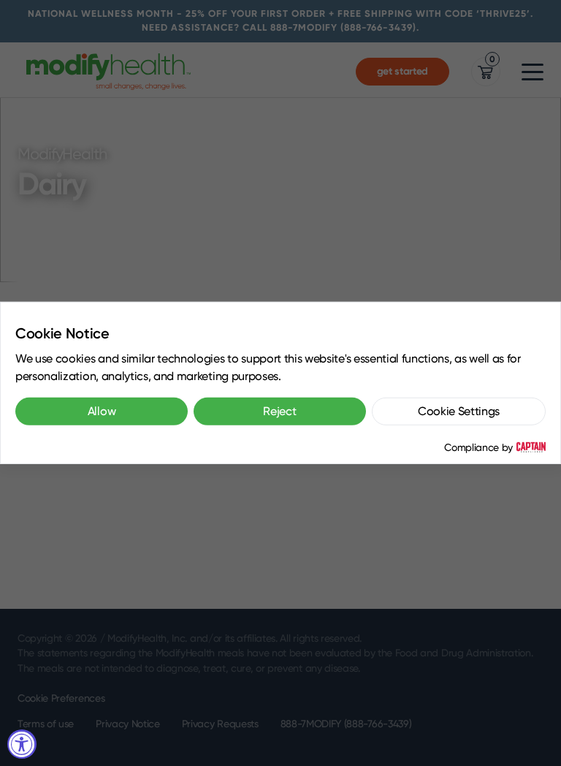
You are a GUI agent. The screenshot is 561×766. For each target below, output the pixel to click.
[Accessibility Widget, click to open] (22, 744)
